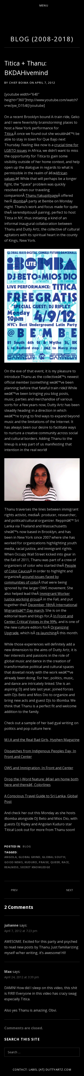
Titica (8, 133)
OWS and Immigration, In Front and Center (38, 767)
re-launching (46, 633)
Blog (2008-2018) (42, 39)
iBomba (19, 201)
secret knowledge (35, 867)
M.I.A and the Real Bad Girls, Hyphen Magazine (41, 739)
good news (13, 862)
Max (8, 971)
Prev (14, 890)
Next (69, 890)
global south (53, 857)
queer (55, 862)
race (65, 862)
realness (11, 867)
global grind (29, 857)
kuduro (31, 862)
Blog (27, 846)
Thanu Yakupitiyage (41, 195)
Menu (43, 5)
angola (10, 857)
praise (44, 862)
